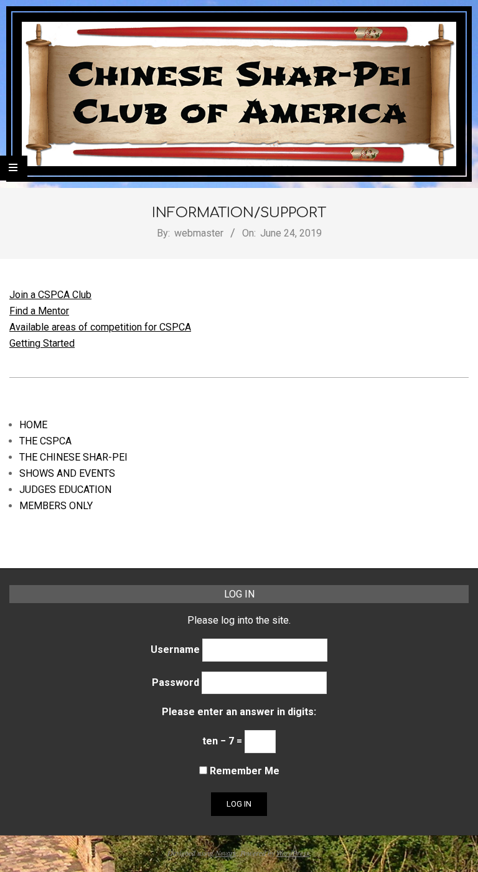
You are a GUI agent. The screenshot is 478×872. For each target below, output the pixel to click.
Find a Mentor (39, 311)
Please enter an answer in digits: (239, 712)
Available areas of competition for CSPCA (100, 327)
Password (175, 682)
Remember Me (243, 771)
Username (175, 649)
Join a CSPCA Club (50, 295)
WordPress (292, 853)
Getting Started (42, 343)
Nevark (226, 853)
